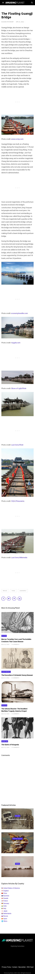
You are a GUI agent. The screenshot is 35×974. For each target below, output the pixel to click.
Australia (6, 896)
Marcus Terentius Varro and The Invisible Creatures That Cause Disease (16, 640)
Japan (5, 911)
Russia (5, 916)
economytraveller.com (19, 313)
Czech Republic (6, 671)
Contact (14, 967)
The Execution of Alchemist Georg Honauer (17, 675)
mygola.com (15, 343)
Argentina (5, 741)
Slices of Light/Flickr (18, 388)
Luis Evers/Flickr (17, 445)
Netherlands (7, 913)
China (13, 590)
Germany (6, 903)
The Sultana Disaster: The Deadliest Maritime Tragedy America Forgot (14, 710)
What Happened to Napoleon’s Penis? (17, 843)
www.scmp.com (17, 139)
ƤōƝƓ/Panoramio (17, 501)
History (4, 635)
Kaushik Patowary (7, 21)
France (5, 901)
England (17, 816)
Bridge (5, 590)
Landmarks (23, 590)
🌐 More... (4, 921)
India (5, 906)
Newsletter (22, 967)
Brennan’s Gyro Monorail (17, 819)
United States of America (11, 888)
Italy (4, 908)
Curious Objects (17, 838)
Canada (17, 863)
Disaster (4, 705)
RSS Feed (30, 967)
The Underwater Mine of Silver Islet (18, 867)
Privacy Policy (6, 967)
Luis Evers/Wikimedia (19, 558)
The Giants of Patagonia (10, 745)
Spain (5, 919)
